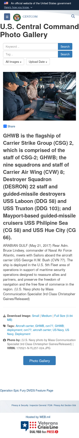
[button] (18, 7)
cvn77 (49, 326)
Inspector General (38, 405)
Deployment (22, 334)
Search (65, 46)
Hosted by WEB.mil (38, 417)
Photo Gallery (39, 360)
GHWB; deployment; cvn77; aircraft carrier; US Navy (35, 328)
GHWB (39, 326)
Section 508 (70, 405)
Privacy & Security (20, 405)
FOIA (50, 405)
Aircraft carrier (25, 326)
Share (11, 126)
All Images (13, 62)
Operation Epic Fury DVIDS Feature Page (26, 390)
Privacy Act (59, 405)
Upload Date (37, 62)
